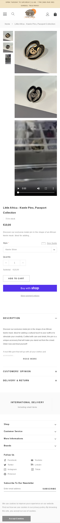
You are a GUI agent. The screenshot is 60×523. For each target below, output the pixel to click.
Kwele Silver (11, 249)
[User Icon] (47, 14)
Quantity (7, 257)
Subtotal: (7, 270)
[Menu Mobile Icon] (5, 14)
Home (7, 24)
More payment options (30, 296)
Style (6, 243)
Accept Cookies (16, 519)
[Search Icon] (13, 14)
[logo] (30, 14)
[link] (8, 36)
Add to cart (16, 278)
